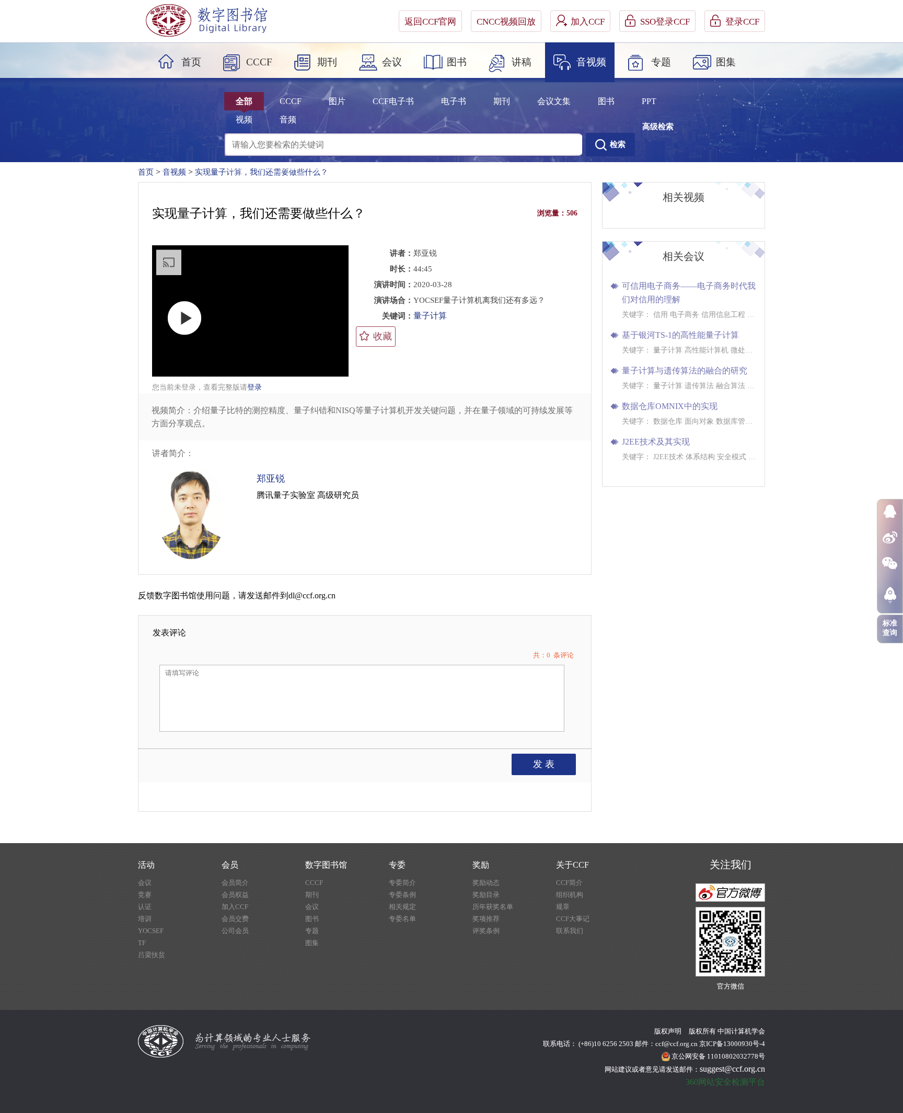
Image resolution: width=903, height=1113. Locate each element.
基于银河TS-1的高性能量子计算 (680, 335)
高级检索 (658, 126)
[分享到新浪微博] (889, 537)
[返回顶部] (890, 595)
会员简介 (235, 883)
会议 (392, 61)
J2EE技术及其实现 (656, 441)
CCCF (259, 61)
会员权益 (235, 895)
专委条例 (402, 895)
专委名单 (402, 919)
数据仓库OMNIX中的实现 (669, 406)
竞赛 (145, 895)
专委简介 (402, 883)
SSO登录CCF (665, 22)
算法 (266, 166)
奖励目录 (486, 895)
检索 (618, 144)
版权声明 (667, 1031)
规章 (563, 907)
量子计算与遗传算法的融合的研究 (684, 370)
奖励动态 (486, 883)
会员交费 (235, 919)
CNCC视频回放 (506, 22)
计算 (331, 166)
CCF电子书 (393, 101)
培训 (145, 919)
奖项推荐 (486, 919)
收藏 (382, 336)
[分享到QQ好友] (889, 511)
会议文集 (554, 101)
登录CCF (742, 22)
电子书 (453, 101)
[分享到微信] (889, 563)
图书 (457, 61)
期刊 (327, 61)
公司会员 (235, 931)
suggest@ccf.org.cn (732, 1068)
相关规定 (402, 907)
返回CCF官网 (430, 22)
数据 (288, 166)
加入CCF (588, 22)
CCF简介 (569, 883)
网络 (310, 166)
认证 (145, 907)
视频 (244, 119)
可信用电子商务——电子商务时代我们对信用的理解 (689, 292)
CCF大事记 (572, 919)
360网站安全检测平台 (725, 1081)
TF (142, 943)
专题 (661, 61)
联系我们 (569, 931)
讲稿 (521, 61)
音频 (288, 119)
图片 (337, 101)
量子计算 (430, 315)
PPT (649, 101)
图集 (726, 61)
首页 (191, 61)
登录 (254, 387)
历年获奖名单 (492, 907)
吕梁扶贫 (151, 955)
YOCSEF (151, 931)
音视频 (591, 61)
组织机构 (569, 895)
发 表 (543, 764)
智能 (353, 166)
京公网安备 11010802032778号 (718, 1056)
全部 (244, 101)
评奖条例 (486, 931)
